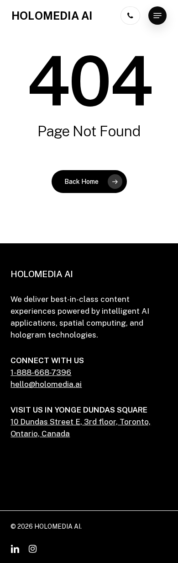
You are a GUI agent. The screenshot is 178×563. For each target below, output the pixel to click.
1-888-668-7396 (40, 372)
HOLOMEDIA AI (51, 15)
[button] (157, 15)
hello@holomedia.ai (46, 384)
